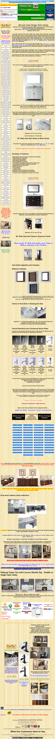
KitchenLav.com (15, 719)
